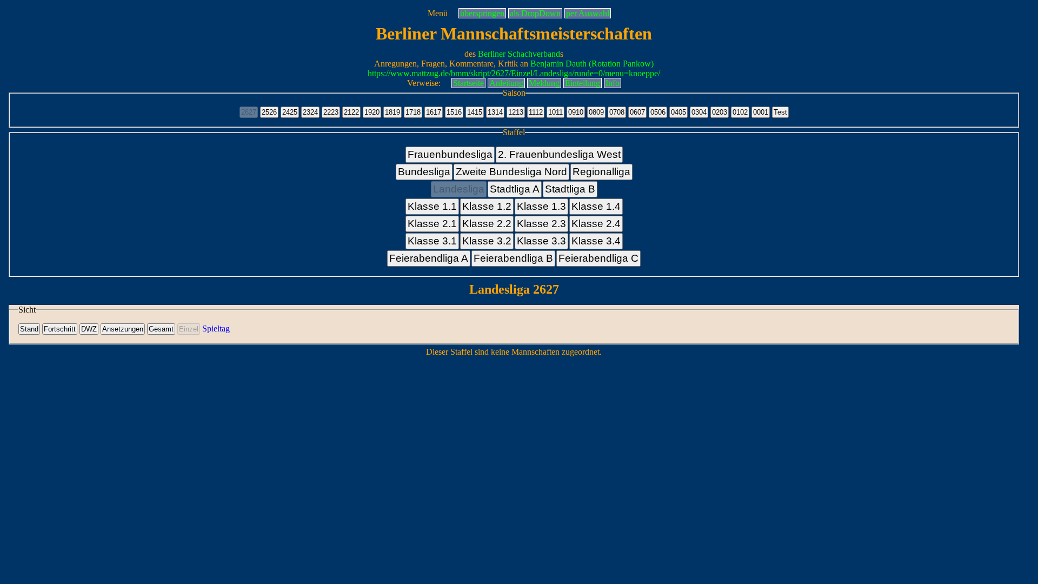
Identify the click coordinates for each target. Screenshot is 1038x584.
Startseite (468, 83)
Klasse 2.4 (596, 223)
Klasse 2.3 (541, 223)
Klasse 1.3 (541, 206)
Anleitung (506, 83)
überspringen (482, 13)
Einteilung (582, 83)
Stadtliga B (570, 189)
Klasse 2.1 (432, 223)
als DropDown (535, 13)
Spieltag (216, 328)
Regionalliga (601, 171)
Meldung (544, 83)
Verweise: (424, 83)
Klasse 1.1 (432, 206)
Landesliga (458, 189)
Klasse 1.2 (486, 206)
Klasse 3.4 (596, 241)
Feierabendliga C (598, 258)
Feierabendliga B (513, 258)
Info (613, 83)
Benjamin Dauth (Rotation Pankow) (592, 63)
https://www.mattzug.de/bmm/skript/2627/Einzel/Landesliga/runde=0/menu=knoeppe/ (514, 73)
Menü (438, 13)
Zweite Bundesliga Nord (511, 171)
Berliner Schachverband (519, 53)
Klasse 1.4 (596, 206)
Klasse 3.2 (486, 241)
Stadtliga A (515, 189)
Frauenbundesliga (450, 154)
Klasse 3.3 (541, 241)
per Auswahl (587, 13)
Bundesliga (424, 171)
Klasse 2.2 (486, 223)
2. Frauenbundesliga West (559, 154)
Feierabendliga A (428, 258)
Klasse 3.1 (432, 241)
